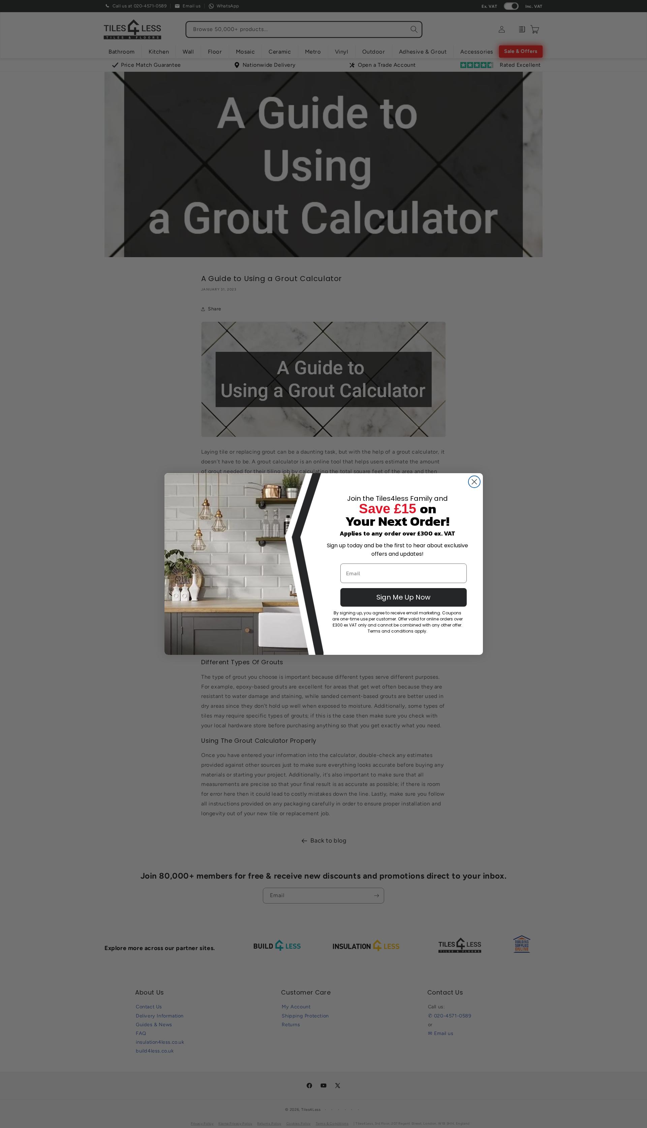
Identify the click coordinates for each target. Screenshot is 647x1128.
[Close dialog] (474, 482)
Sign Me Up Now (403, 597)
